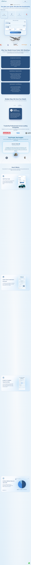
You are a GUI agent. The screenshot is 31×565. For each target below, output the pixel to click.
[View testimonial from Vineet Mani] (16, 155)
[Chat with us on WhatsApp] (29, 563)
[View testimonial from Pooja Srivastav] (6, 158)
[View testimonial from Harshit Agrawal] (25, 158)
